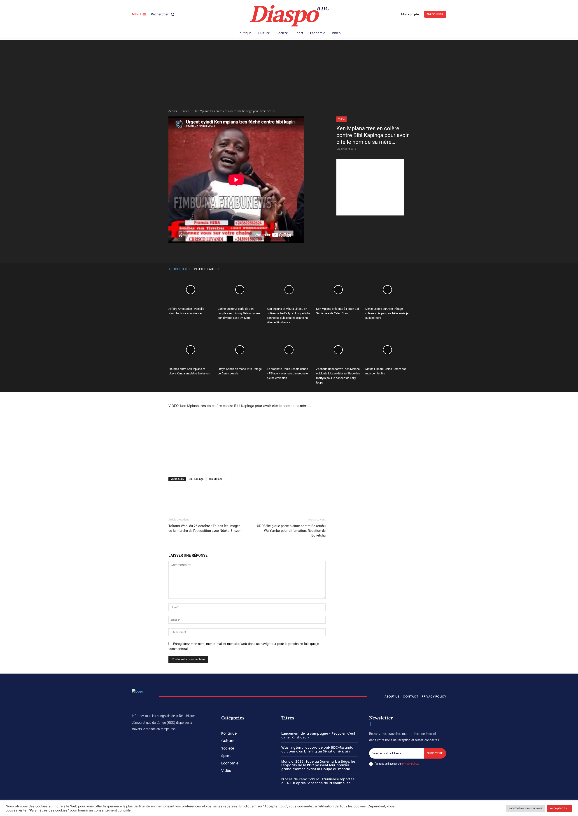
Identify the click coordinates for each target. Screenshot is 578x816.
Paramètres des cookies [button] (525, 808)
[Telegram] (277, 252)
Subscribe (435, 753)
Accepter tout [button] (560, 808)
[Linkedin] (267, 252)
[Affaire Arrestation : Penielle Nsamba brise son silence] (190, 289)
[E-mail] (288, 252)
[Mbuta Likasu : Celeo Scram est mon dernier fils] (387, 350)
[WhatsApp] (236, 252)
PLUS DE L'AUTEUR (207, 269)
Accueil (172, 111)
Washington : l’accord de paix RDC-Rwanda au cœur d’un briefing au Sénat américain (317, 749)
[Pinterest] (256, 252)
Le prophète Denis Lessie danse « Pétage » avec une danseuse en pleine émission (288, 373)
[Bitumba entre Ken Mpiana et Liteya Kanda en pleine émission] (190, 350)
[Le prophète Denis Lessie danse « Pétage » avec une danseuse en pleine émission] (289, 350)
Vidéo (185, 111)
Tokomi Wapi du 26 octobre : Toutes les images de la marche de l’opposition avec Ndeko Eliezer (204, 528)
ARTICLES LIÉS (178, 269)
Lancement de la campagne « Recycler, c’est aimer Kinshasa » (318, 735)
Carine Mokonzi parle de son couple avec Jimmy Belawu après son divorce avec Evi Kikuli (239, 313)
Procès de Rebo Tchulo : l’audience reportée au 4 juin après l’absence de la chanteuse (317, 781)
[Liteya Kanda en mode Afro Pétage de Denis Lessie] (240, 350)
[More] (309, 252)
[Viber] (246, 252)
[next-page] (407, 269)
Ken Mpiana (215, 478)
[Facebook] (215, 252)
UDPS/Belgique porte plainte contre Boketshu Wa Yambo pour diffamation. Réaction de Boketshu (291, 530)
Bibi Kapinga (196, 478)
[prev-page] (400, 269)
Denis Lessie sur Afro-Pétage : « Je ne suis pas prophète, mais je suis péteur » (386, 313)
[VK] (298, 252)
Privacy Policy (410, 763)
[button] (163, 14)
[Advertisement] (289, 71)
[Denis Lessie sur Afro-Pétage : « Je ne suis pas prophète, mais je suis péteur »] (387, 289)
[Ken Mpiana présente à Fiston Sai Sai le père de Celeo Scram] (338, 289)
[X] (225, 252)
